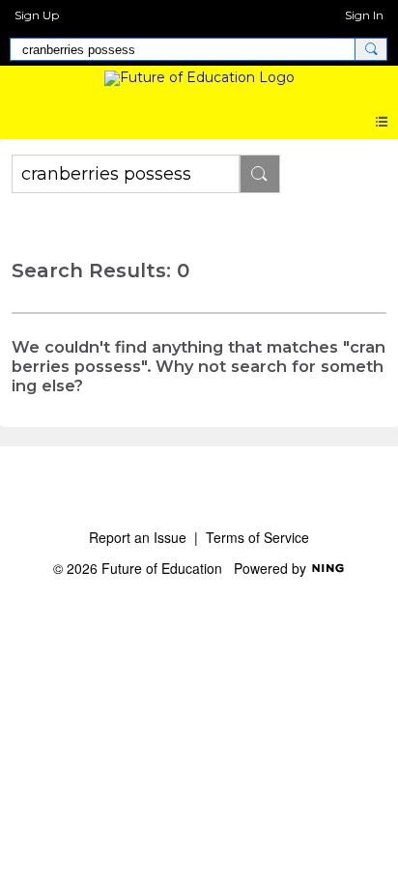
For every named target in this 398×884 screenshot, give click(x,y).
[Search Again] (260, 174)
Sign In (364, 15)
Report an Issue (137, 537)
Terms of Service (257, 537)
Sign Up (36, 15)
